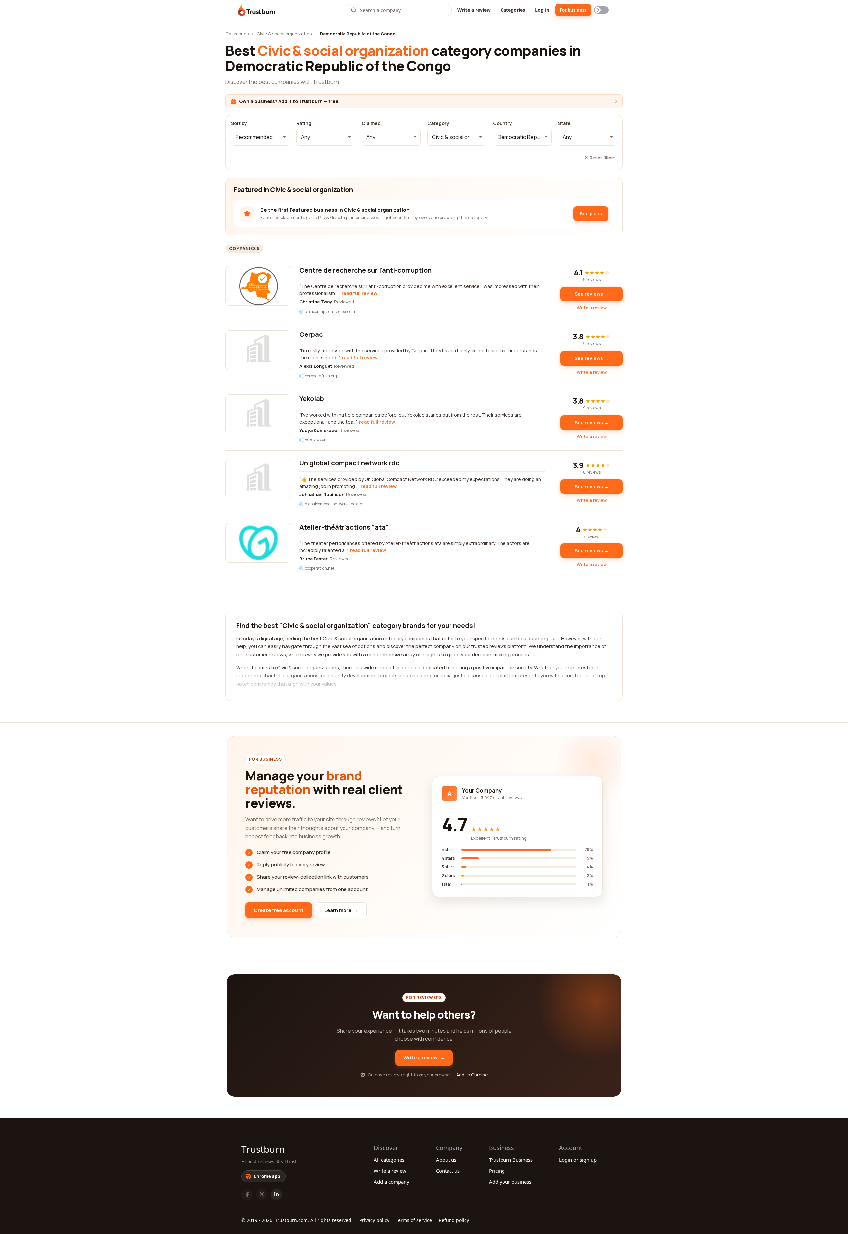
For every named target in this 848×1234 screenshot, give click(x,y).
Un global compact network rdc (349, 462)
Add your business (510, 1181)
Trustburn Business (511, 1160)
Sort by (239, 123)
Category (438, 123)
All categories (389, 1160)
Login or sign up (578, 1160)
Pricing (497, 1170)
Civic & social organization (284, 34)
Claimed (371, 123)
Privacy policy (374, 1220)
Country (502, 123)
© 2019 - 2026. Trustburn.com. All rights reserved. (297, 1220)
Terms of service (414, 1220)
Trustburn (263, 1149)
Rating (303, 123)
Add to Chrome (472, 1075)
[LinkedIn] (276, 1194)
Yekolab (311, 398)
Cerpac (311, 334)
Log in (542, 10)
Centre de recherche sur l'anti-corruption (365, 270)
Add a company (391, 1181)
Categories (513, 10)
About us (446, 1160)
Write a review (474, 10)
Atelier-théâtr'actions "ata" (344, 527)
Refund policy (454, 1220)
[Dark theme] (601, 10)
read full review (359, 293)
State (564, 123)
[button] (260, 137)
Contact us (448, 1170)
